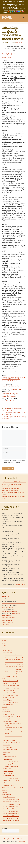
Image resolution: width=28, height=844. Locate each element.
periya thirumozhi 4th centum (14, 662)
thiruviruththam (8, 704)
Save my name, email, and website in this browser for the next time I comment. (14, 462)
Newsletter (19, 10)
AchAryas (21, 1)
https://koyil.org (16, 389)
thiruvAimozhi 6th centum (11, 813)
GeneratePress (21, 841)
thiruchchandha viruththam (11, 742)
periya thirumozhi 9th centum (14, 674)
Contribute (12, 10)
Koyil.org (5, 1)
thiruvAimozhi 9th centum (11, 820)
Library (5, 12)
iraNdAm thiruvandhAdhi (10, 681)
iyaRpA (4, 678)
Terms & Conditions (18, 839)
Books (19, 4)
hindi (3, 648)
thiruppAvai (6, 752)
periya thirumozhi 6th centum (14, 666)
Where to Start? (13, 1)
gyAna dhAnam (10, 5)
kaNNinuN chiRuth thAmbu (11, 716)
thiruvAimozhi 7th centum (11, 816)
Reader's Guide (20, 584)
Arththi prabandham (9, 756)
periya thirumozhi (8, 652)
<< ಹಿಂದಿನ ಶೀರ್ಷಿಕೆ (6, 57)
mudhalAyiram (6, 711)
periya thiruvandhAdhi (10, 693)
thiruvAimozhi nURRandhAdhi (12, 778)
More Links (5, 624)
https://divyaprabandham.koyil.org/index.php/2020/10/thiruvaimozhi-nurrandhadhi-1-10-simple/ (13, 378)
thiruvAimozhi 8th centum (11, 818)
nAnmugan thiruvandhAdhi (11, 688)
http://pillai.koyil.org (8, 400)
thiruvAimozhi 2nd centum (11, 804)
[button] (20, 18)
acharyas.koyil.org (7, 607)
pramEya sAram (8, 771)
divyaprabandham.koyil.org (10, 611)
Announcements (12, 7)
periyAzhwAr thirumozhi (10, 721)
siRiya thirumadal (8, 697)
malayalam (5, 709)
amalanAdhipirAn (8, 714)
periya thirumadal (8, 690)
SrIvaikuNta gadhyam (11, 766)
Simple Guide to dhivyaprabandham (13, 787)
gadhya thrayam (8, 759)
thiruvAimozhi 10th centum (11, 799)
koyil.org (16, 599)
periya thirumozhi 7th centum (14, 669)
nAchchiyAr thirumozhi (10, 719)
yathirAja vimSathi (8, 785)
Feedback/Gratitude (8, 8)
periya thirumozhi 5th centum (14, 664)
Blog (3, 643)
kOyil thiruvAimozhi (9, 797)
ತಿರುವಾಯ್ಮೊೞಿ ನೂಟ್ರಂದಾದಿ (8, 54)
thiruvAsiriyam (7, 700)
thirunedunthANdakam (10, 676)
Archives (4, 828)
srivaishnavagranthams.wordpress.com (13, 603)
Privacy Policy (8, 839)
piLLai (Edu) (6, 2)
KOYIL (7, 17)
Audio (4, 640)
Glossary (4, 645)
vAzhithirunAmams (9, 783)
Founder (6, 10)
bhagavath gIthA (14, 2)
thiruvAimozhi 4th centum (11, 809)
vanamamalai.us (7, 620)
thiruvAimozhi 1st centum (11, 801)
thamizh (4, 792)
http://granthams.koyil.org (10, 393)
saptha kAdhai (7, 773)
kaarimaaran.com (7, 615)
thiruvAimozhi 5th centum (11, 811)
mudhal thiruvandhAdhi (10, 683)
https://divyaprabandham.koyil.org (12, 386)
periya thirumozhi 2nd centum (14, 657)
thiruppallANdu (8, 747)
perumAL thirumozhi (9, 740)
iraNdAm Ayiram (7, 650)
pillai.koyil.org (16, 613)
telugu (4, 790)
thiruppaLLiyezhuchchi (10, 749)
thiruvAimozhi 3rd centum (11, 806)
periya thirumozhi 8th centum (14, 671)
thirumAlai (6, 745)
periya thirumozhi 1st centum (13, 655)
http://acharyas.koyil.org (9, 396)
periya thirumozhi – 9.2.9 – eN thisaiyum (14, 482)
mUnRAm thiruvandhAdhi (11, 685)
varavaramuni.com (7, 622)
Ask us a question (20, 8)
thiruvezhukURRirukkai (10, 702)
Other (12, 408)
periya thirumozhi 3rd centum (14, 659)
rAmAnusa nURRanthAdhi (11, 695)
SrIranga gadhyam (10, 764)
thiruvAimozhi (6, 794)
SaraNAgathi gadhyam (11, 761)
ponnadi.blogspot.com (9, 617)
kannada (6, 408)
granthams (14, 4)
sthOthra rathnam (8, 775)
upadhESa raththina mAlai (11, 780)
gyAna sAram (7, 768)
